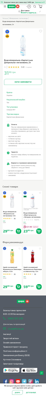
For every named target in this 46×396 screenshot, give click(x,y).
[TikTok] (30, 381)
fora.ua (5, 18)
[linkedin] (36, 381)
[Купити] (18, 231)
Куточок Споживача (12, 359)
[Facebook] (5, 381)
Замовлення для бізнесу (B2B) (16, 355)
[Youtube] (18, 381)
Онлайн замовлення (12, 342)
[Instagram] (11, 381)
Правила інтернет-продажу (15, 347)
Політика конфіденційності (15, 351)
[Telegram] (24, 381)
